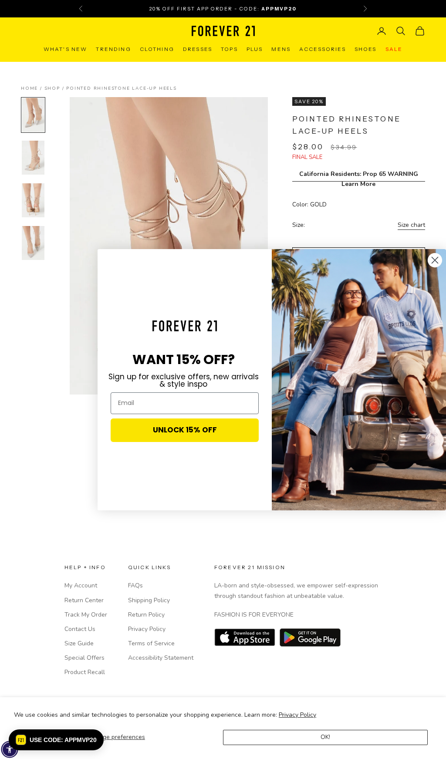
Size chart (411, 225)
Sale (394, 49)
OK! (325, 737)
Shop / (55, 88)
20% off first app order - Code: (223, 9)
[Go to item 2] (33, 157)
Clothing (157, 49)
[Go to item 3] (33, 200)
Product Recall (84, 672)
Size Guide (79, 643)
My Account (80, 585)
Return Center (84, 600)
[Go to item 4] (33, 243)
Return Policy (146, 615)
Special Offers (84, 658)
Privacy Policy (297, 715)
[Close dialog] (435, 260)
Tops (229, 49)
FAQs (135, 585)
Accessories (322, 49)
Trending (113, 49)
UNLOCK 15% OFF (185, 430)
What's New (66, 49)
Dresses (197, 49)
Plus (255, 49)
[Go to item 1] (33, 115)
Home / (32, 88)
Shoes (366, 49)
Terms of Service (151, 643)
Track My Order (85, 615)
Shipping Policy (149, 600)
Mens (281, 49)
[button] (56, 739)
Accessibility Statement (160, 658)
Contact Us (79, 629)
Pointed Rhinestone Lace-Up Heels (121, 88)
